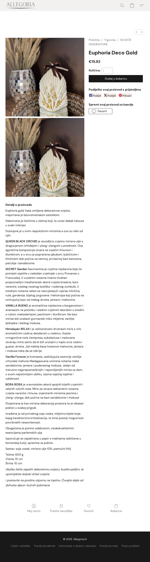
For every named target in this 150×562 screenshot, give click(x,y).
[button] (20, 5)
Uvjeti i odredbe (20, 545)
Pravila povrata (109, 545)
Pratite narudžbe (61, 511)
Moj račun (33, 511)
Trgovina (110, 40)
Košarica (116, 511)
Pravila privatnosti (44, 545)
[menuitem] (136, 32)
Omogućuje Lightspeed (75, 552)
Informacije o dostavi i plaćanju (77, 545)
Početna (94, 40)
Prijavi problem (130, 545)
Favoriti (89, 511)
